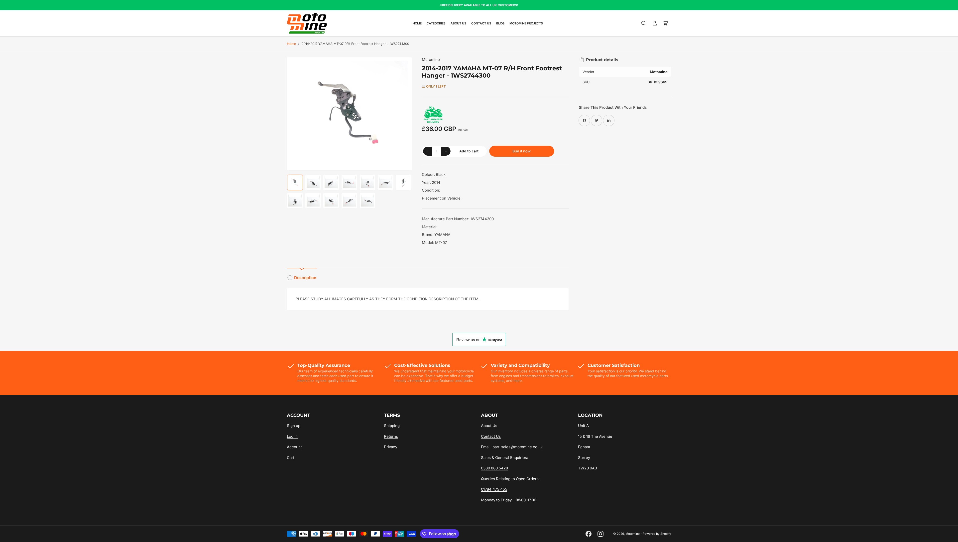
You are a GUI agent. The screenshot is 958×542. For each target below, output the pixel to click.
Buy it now (521, 151)
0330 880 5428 (494, 468)
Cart (290, 457)
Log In (292, 436)
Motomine (431, 59)
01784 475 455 (494, 489)
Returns (391, 436)
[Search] (643, 23)
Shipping (392, 425)
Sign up (293, 425)
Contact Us (481, 23)
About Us (458, 23)
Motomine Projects (526, 23)
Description (305, 277)
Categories (436, 23)
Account (294, 446)
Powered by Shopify (657, 534)
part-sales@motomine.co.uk (517, 446)
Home (417, 23)
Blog (500, 23)
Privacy (390, 446)
